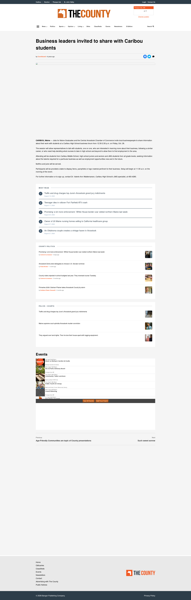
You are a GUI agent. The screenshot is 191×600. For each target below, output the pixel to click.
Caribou (38, 2)
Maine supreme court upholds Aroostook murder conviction (59, 323)
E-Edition (129, 26)
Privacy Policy (149, 595)
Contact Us (151, 2)
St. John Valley (69, 2)
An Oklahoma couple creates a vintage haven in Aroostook (70, 230)
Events (108, 26)
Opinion (70, 26)
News (44, 26)
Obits (88, 26)
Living (80, 26)
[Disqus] (95, 474)
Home (38, 562)
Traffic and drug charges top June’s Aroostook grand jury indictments (74, 193)
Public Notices (41, 584)
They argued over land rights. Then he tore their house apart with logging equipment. (68, 335)
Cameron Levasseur (46, 255)
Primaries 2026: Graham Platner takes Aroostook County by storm (62, 287)
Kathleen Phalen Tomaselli (47, 290)
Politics (52, 26)
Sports (61, 26)
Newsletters (118, 26)
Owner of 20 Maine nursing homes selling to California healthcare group (76, 221)
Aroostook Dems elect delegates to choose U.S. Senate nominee (61, 264)
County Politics (47, 246)
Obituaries (40, 565)
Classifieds (98, 26)
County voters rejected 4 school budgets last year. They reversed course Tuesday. (67, 275)
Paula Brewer (44, 266)
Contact (39, 578)
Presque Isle (57, 2)
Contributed (42, 57)
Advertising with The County (47, 581)
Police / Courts (46, 306)
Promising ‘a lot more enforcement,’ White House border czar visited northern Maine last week (86, 211)
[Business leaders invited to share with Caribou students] (95, 100)
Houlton (47, 2)
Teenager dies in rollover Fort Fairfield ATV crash (65, 202)
